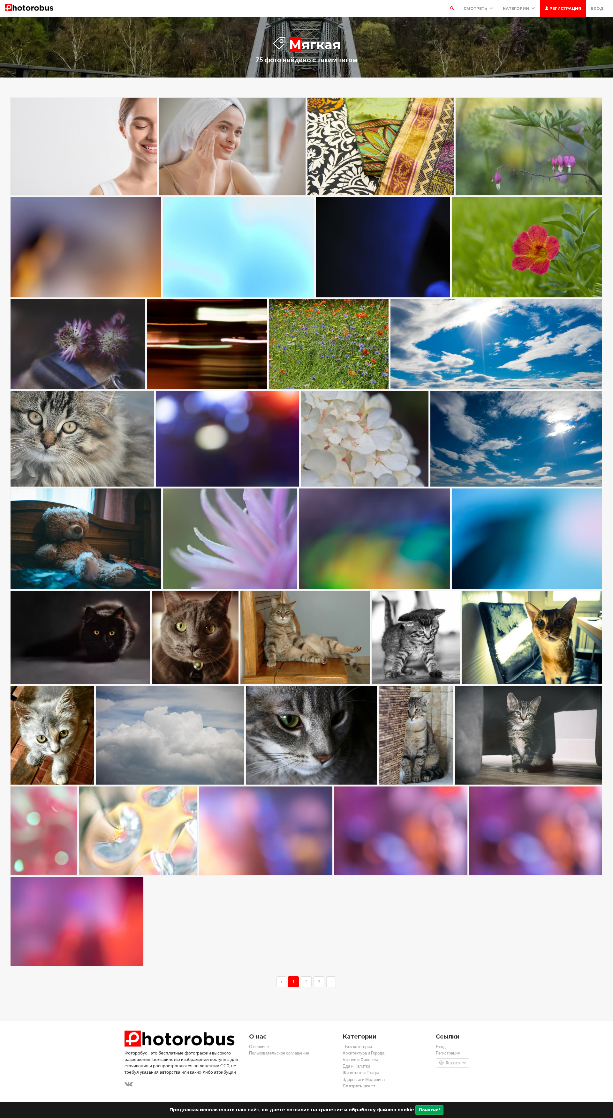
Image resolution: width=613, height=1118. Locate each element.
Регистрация (565, 8)
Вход (597, 8)
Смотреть (476, 8)
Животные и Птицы (361, 1072)
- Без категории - (359, 1046)
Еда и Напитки (356, 1066)
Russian (453, 1063)
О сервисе (259, 1046)
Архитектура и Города (363, 1053)
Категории (516, 8)
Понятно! (429, 1109)
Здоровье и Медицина (364, 1079)
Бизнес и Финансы (360, 1059)
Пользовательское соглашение (279, 1053)
